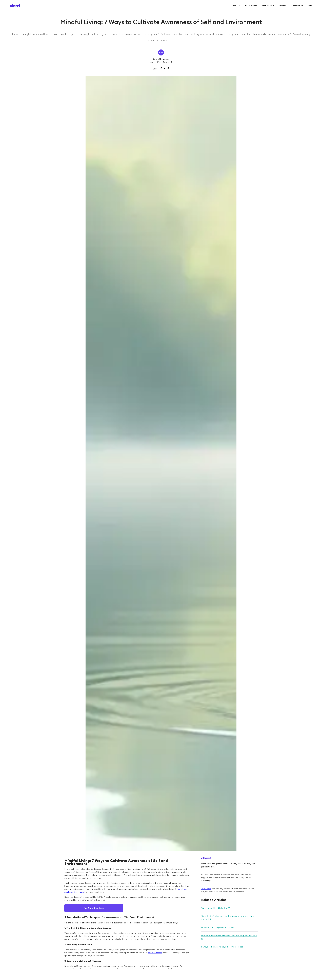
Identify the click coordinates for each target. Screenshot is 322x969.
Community (297, 5)
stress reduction (155, 953)
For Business (251, 5)
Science (282, 5)
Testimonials (268, 5)
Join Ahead (206, 888)
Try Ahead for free (94, 908)
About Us (235, 5)
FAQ (310, 5)
